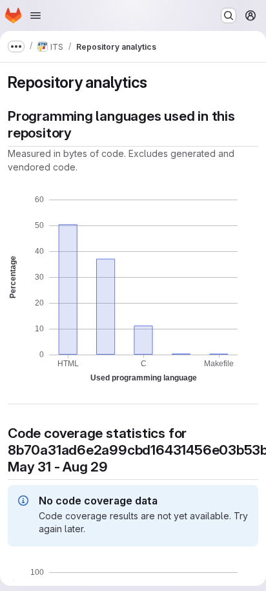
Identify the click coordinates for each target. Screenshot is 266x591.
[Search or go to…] (228, 15)
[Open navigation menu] (35, 15)
